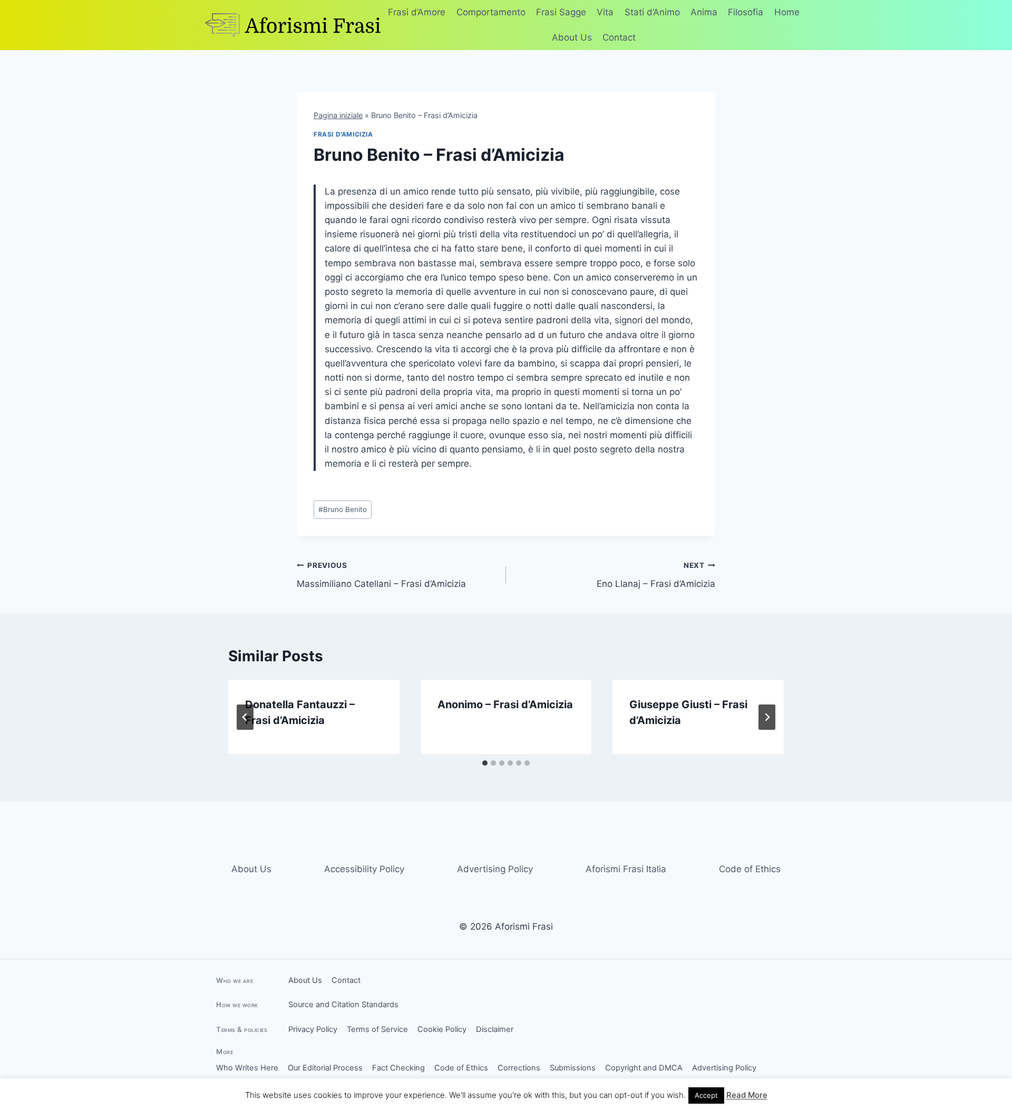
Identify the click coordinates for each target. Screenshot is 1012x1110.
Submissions (573, 1068)
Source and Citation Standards (343, 1004)
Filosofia (745, 12)
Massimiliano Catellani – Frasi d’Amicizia (381, 575)
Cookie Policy (441, 1029)
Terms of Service (377, 1029)
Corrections (519, 1068)
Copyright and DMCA (644, 1068)
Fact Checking (398, 1068)
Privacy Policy (312, 1029)
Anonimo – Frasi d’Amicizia (505, 704)
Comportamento (491, 12)
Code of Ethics (750, 869)
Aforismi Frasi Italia (626, 869)
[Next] (766, 717)
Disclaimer (494, 1029)
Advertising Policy (495, 869)
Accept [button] (706, 1095)
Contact (619, 37)
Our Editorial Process (325, 1068)
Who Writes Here (247, 1068)
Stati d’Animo (652, 12)
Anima (703, 12)
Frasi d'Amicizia (343, 134)
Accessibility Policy (364, 869)
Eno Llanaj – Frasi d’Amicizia (656, 575)
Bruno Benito (342, 509)
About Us (572, 37)
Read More (746, 1095)
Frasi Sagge (561, 12)
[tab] (485, 763)
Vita (605, 12)
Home (787, 12)
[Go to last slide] (245, 717)
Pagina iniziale (338, 115)
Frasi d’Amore (416, 12)
